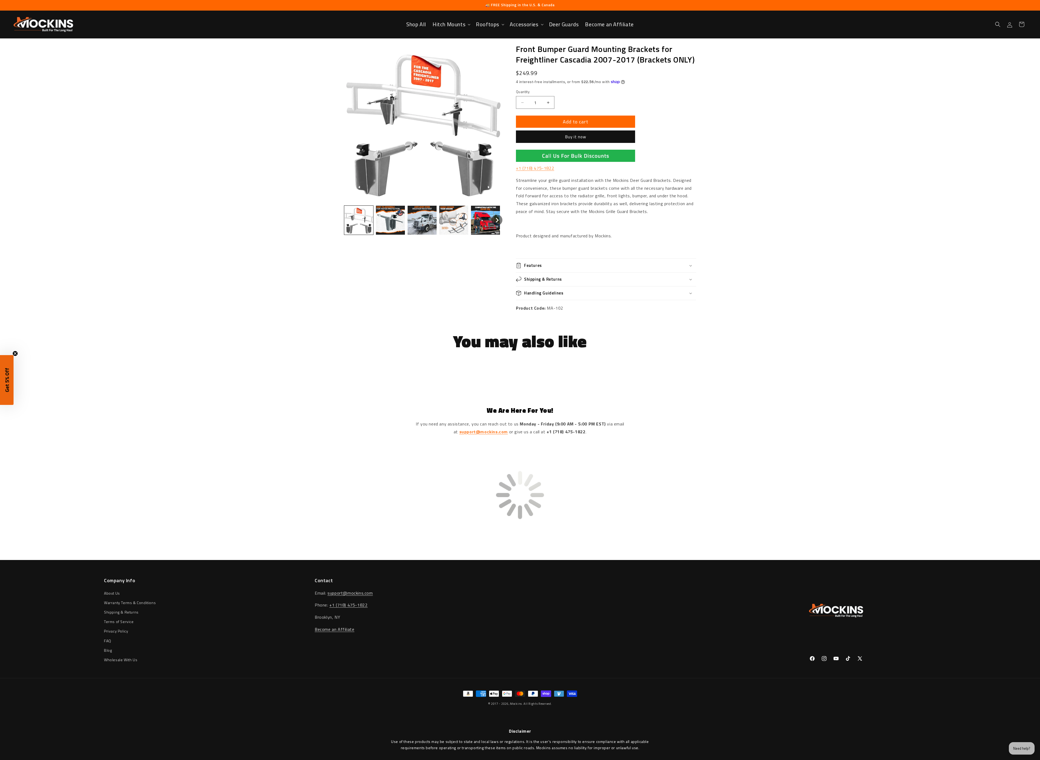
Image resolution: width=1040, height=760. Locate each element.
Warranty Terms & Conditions (130, 602)
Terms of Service (119, 621)
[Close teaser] (15, 353)
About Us (112, 593)
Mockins (516, 704)
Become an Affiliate (334, 629)
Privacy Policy (116, 631)
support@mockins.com (350, 593)
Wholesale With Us (120, 660)
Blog (108, 650)
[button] (451, 24)
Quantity (522, 91)
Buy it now (575, 137)
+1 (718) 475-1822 (535, 168)
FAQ (107, 641)
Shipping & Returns (121, 612)
